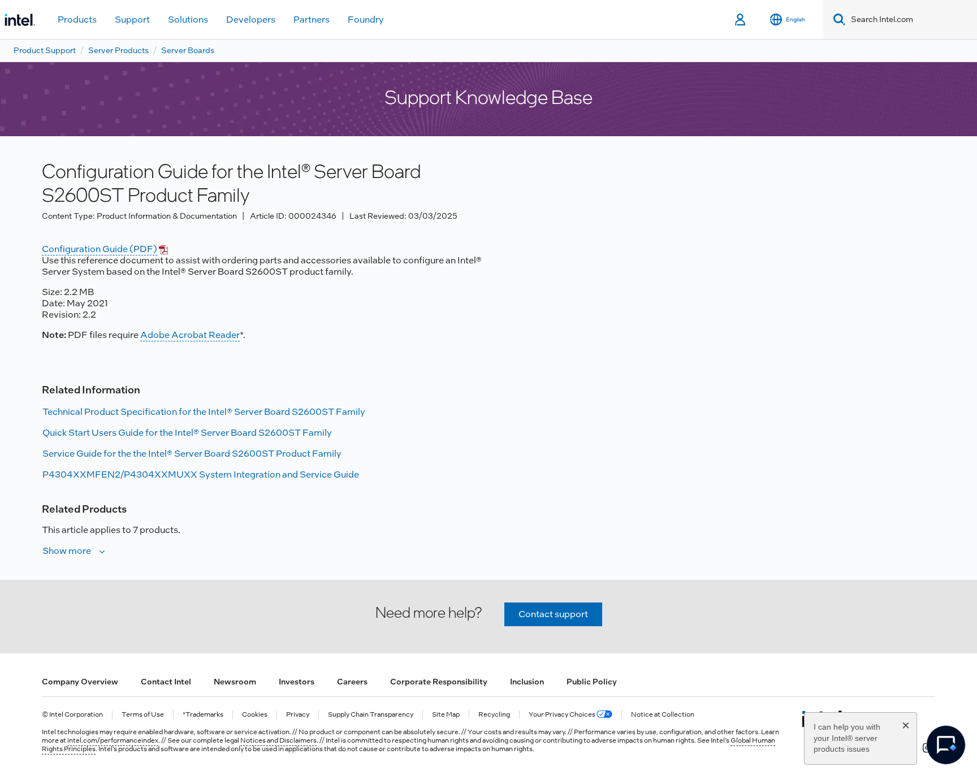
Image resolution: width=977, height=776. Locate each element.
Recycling (494, 714)
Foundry (366, 19)
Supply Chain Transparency (370, 714)
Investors (296, 682)
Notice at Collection (662, 714)
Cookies (254, 714)
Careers (352, 682)
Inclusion (527, 682)
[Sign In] (741, 20)
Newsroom (235, 682)
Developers (250, 19)
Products (77, 19)
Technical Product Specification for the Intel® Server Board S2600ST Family (203, 412)
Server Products (118, 50)
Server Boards (187, 50)
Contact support (553, 614)
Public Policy (592, 682)
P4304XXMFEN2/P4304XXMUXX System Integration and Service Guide (200, 474)
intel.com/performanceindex (112, 740)
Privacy (297, 714)
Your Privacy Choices (562, 714)
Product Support (45, 50)
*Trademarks (203, 714)
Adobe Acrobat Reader (190, 335)
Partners (311, 19)
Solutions (188, 19)
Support (132, 19)
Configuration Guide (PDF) (99, 249)
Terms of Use (143, 714)
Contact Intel (166, 682)
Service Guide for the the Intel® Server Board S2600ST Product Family (191, 453)
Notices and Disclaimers (278, 740)
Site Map (446, 714)
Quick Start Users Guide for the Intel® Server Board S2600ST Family (187, 433)
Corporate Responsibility (438, 682)
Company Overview (80, 682)
